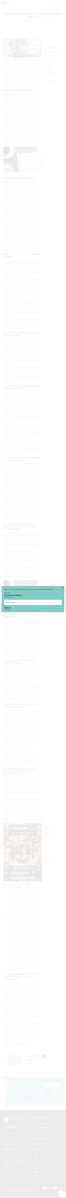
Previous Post (13, 1070)
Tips (46, 77)
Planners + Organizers (40, 1135)
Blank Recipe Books (50, 55)
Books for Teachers (8, 1168)
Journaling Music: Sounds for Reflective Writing (33, 1058)
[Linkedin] (10, 1046)
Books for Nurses (8, 1165)
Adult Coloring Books (51, 51)
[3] (23, 328)
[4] (21, 453)
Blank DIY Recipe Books (41, 1138)
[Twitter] (7, 1046)
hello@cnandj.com (21, 60)
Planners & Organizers (51, 73)
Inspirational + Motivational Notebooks (14, 1161)
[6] (9, 765)
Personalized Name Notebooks (43, 1124)
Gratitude (47, 66)
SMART (33, 273)
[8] (11, 820)
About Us (37, 1150)
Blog (35, 1157)
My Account (37, 1161)
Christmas (47, 59)
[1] (24, 250)
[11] (33, 1040)
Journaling (5, 63)
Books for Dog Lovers (9, 1157)
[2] (26, 250)
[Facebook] (5, 1046)
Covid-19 (47, 62)
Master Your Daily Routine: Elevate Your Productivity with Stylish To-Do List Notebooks (15, 1060)
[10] (15, 970)
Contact (36, 1153)
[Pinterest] (13, 1046)
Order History (38, 1165)
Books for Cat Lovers (9, 1153)
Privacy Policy (38, 1172)
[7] (10, 765)
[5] (23, 700)
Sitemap (36, 1176)
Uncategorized (49, 80)
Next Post (36, 1066)
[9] (12, 820)
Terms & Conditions (39, 1168)
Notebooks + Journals (40, 1131)
